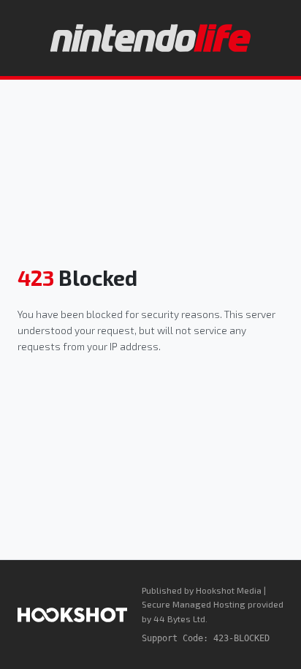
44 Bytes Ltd (179, 618)
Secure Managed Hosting (193, 604)
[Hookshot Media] (72, 615)
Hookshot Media (229, 590)
